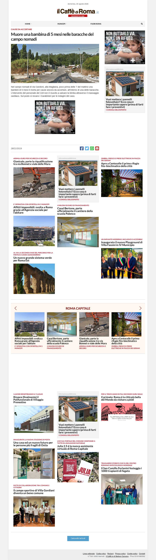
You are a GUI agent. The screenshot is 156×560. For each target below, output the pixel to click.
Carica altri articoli (78, 538)
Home (27, 24)
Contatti (142, 553)
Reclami (110, 553)
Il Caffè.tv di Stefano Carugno (117, 556)
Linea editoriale (89, 553)
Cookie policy (132, 553)
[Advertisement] (122, 219)
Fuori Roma (96, 24)
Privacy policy (120, 553)
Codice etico (101, 553)
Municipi (61, 24)
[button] (15, 308)
